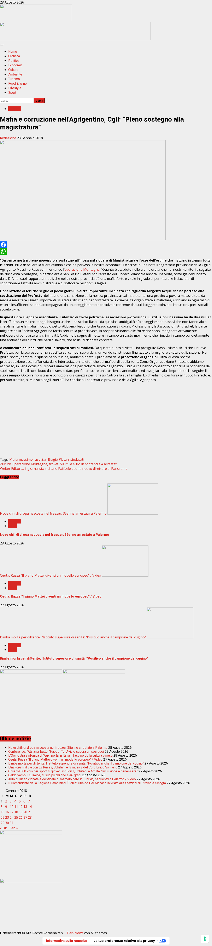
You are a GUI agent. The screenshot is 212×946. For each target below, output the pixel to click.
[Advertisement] (75, 39)
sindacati (77, 459)
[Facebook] (106, 244)
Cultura (13, 70)
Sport (12, 93)
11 (16, 806)
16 (7, 812)
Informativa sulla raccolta (66, 941)
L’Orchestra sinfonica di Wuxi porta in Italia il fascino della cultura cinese (60, 755)
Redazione (8, 138)
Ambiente (15, 74)
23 (7, 817)
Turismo (14, 79)
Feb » (14, 828)
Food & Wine (17, 83)
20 (25, 812)
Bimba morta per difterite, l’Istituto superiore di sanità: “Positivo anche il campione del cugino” (73, 637)
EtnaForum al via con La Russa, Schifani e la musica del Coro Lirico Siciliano (62, 767)
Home (12, 52)
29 (2, 823)
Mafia (13, 459)
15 (2, 812)
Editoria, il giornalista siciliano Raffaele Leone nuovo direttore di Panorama (63, 468)
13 (25, 806)
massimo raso (30, 459)
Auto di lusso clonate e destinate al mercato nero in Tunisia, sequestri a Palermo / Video (72, 779)
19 (21, 812)
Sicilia (12, 526)
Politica (13, 61)
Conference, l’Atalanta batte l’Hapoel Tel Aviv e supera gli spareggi (56, 752)
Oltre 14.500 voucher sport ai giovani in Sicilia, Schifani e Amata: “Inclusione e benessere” (73, 771)
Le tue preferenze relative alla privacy (124, 941)
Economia (15, 65)
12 (21, 806)
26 (21, 817)
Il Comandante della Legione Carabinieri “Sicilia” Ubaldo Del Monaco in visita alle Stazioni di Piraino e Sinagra (87, 783)
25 (16, 817)
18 (16, 812)
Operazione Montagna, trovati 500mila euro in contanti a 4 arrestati (58, 464)
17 (11, 812)
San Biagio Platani (55, 459)
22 (2, 817)
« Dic (3, 828)
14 (30, 806)
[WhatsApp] (106, 251)
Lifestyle (14, 88)
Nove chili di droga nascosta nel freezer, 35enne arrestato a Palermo (53, 513)
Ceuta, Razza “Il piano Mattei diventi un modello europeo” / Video (50, 575)
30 (7, 823)
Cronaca (14, 56)
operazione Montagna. (83, 269)
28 (30, 817)
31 (11, 823)
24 (11, 817)
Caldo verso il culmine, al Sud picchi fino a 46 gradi (44, 775)
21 (30, 812)
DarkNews (75, 933)
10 (11, 806)
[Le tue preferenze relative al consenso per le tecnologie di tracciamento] (205, 939)
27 (25, 817)
